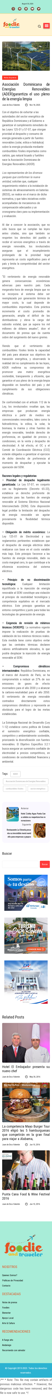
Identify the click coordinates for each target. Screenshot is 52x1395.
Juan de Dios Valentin (11, 105)
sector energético (37, 788)
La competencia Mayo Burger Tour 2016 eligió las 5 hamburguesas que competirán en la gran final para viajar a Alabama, (26, 1132)
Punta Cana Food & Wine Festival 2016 (26, 1196)
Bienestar (6, 1312)
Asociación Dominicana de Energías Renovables (26, 781)
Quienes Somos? (9, 1275)
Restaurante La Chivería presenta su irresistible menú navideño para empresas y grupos (19, 833)
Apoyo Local (7, 1318)
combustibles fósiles (14, 788)
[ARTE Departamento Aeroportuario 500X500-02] (26, 982)
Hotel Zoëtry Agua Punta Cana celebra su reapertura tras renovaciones (33, 817)
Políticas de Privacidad (12, 1280)
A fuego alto (7, 1340)
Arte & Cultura (8, 1323)
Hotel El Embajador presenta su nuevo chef (26, 1069)
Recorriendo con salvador (13, 1350)
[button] (46, 25)
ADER (15, 774)
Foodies (5, 1307)
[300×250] (26, 893)
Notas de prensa (10, 77)
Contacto (6, 1285)
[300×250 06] (26, 936)
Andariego (6, 1345)
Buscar (7, 853)
